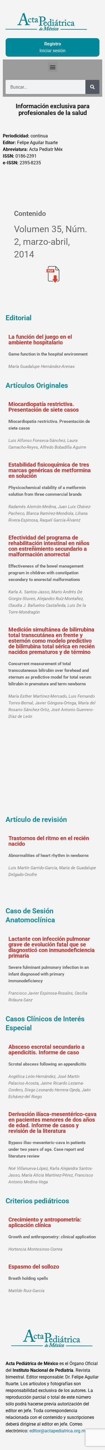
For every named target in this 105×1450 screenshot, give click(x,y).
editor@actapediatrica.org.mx (58, 1430)
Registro (52, 44)
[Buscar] (92, 87)
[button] (52, 67)
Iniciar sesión (52, 50)
